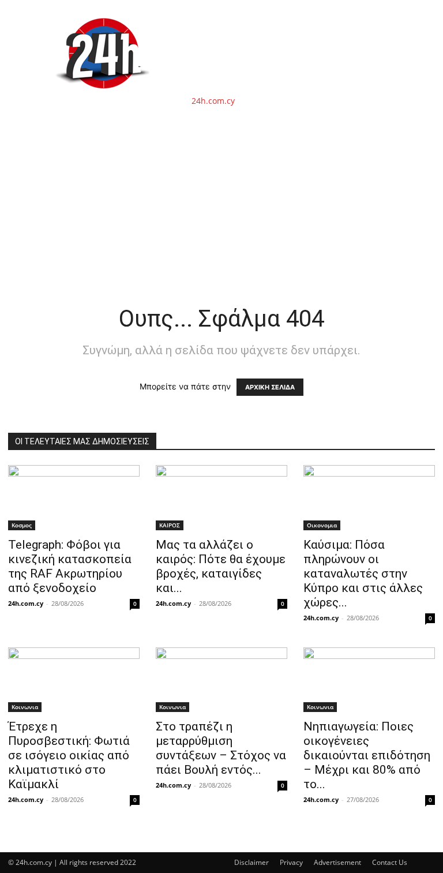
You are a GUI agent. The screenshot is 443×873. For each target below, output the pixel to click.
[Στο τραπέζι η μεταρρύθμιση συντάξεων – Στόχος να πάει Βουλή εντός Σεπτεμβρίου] (221, 680)
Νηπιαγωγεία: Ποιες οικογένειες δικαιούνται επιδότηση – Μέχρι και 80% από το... (366, 755)
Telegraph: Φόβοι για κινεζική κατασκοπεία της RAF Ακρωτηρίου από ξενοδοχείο (70, 566)
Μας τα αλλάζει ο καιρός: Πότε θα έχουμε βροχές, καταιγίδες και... (221, 566)
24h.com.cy (25, 603)
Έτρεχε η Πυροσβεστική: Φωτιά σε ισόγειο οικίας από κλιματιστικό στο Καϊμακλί (69, 755)
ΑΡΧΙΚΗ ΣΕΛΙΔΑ (270, 387)
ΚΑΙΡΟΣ (169, 525)
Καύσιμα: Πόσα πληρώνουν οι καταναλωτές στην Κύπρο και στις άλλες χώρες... (363, 573)
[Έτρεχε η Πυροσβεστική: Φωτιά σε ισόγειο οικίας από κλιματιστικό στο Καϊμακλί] (74, 680)
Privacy (291, 862)
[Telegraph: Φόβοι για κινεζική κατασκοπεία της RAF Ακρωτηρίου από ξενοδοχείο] (74, 497)
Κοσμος (22, 525)
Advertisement (337, 862)
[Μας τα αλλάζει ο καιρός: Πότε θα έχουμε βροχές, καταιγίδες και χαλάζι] (221, 497)
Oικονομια (322, 525)
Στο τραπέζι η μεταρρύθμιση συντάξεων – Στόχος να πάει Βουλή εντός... (221, 748)
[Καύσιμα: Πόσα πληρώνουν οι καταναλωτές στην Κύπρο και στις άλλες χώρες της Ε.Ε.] (369, 497)
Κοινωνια (25, 707)
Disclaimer (251, 862)
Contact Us (389, 862)
